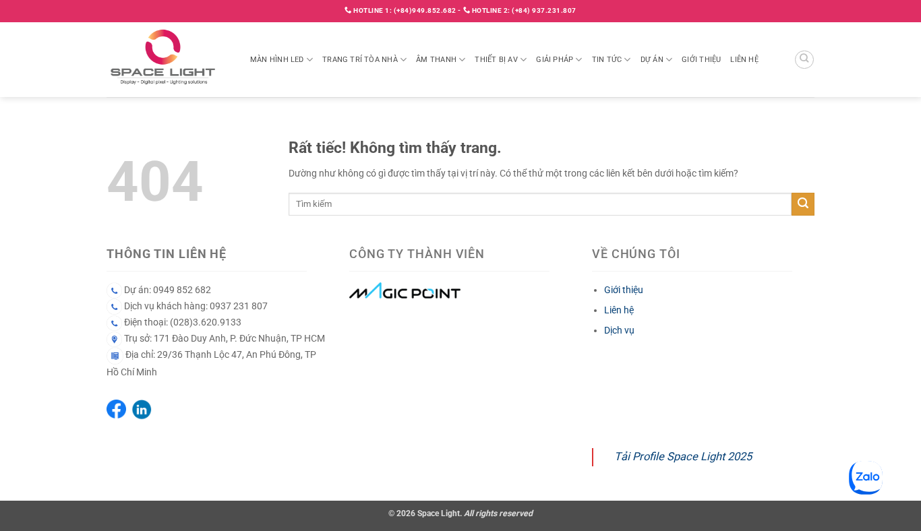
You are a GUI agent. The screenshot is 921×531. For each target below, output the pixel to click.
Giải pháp (554, 59)
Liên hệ (744, 59)
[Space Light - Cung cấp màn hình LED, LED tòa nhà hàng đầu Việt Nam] (168, 59)
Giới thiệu (701, 59)
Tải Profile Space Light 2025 (683, 456)
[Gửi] (803, 204)
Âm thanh (436, 59)
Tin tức (607, 59)
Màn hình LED (277, 59)
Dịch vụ (619, 330)
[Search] (804, 60)
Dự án (652, 59)
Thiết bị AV (496, 59)
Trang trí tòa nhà (360, 59)
